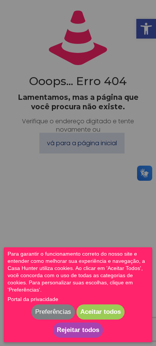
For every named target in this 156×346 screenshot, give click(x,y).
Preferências (53, 311)
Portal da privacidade (33, 299)
